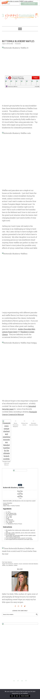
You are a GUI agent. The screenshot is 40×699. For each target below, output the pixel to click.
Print (20, 485)
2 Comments (18, 43)
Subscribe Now (29, 4)
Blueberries (10, 563)
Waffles (15, 565)
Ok (12, 696)
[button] (20, 3)
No (17, 696)
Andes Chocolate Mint (26, 329)
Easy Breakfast (9, 565)
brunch (20, 563)
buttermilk (25, 563)
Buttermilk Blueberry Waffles (18, 41)
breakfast (16, 563)
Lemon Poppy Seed (9, 332)
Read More (25, 696)
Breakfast (10, 562)
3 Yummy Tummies (20, 15)
